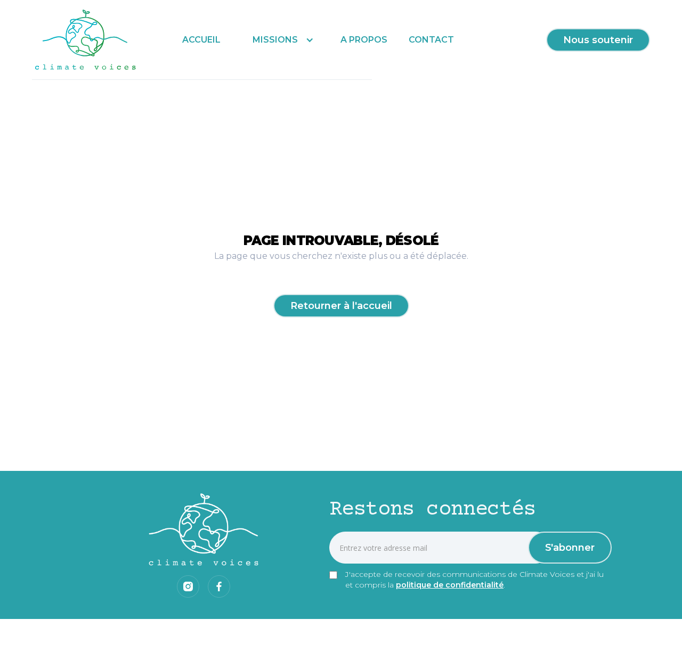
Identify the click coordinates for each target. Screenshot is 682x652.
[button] (280, 39)
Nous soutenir (598, 40)
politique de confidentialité (450, 585)
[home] (86, 40)
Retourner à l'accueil (341, 306)
